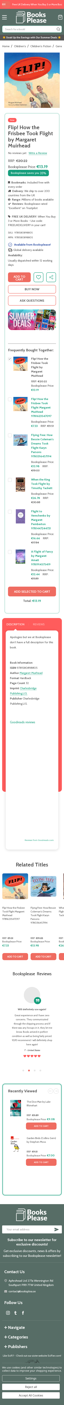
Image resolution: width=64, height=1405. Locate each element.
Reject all (31, 1387)
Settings (30, 1378)
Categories (18, 1337)
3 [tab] (35, 1071)
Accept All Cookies (31, 1395)
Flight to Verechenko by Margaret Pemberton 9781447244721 (41, 520)
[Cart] (60, 17)
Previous (50, 1091)
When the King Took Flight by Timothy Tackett (41, 484)
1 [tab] (23, 1071)
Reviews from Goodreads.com (39, 840)
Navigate (16, 1327)
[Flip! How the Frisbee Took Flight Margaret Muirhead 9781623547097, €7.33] (15, 886)
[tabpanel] (15, 918)
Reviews (39, 624)
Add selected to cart (32, 592)
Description (15, 624)
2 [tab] (29, 1071)
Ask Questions (32, 301)
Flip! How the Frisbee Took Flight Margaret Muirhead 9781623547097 (41, 407)
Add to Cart (41, 1126)
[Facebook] (23, 1313)
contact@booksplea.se (22, 1291)
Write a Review (38, 153)
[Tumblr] (15, 1313)
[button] (32, 320)
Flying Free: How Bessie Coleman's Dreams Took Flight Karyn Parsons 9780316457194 (43, 915)
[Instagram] (8, 1313)
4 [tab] (40, 1071)
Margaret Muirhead (31, 673)
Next (56, 1091)
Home (6, 46)
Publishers (17, 1346)
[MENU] (4, 17)
